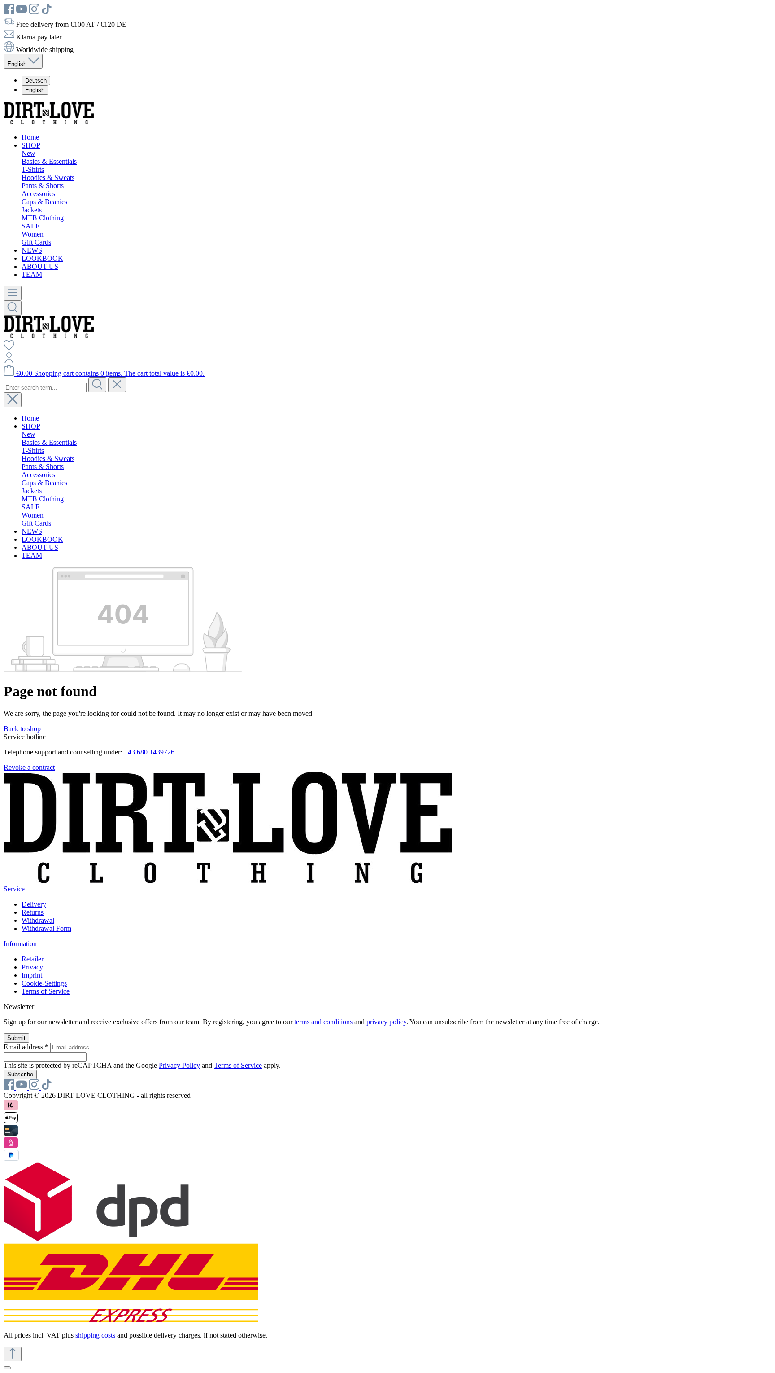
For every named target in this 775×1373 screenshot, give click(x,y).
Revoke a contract (29, 767)
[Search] (13, 308)
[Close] (7, 1367)
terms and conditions (323, 1022)
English (34, 90)
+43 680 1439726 (149, 752)
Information (20, 944)
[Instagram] (35, 12)
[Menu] (13, 293)
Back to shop (22, 729)
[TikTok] (46, 12)
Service (14, 889)
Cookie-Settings (44, 983)
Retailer (33, 959)
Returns (33, 912)
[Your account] (9, 360)
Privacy (32, 967)
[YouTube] (22, 12)
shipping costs (95, 1335)
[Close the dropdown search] (117, 384)
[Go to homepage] (49, 122)
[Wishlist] (9, 348)
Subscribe (20, 1074)
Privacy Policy (179, 1065)
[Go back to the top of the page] (13, 1354)
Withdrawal (38, 920)
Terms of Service (46, 991)
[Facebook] (10, 12)
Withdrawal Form (46, 928)
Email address (26, 1047)
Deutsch (36, 80)
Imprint (32, 975)
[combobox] (45, 387)
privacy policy (386, 1022)
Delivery (34, 904)
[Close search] (13, 399)
